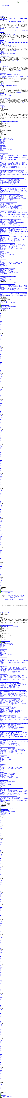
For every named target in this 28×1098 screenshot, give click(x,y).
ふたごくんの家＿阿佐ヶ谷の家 (6, 199)
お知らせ (2, 251)
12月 (1, 321)
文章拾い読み (3, 278)
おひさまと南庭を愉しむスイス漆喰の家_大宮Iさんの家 (11, 195)
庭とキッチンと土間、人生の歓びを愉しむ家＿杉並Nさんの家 (13, 179)
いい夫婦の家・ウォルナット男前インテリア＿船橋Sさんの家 (13, 76)
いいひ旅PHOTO (3, 273)
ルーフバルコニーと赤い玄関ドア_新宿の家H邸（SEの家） (12, 222)
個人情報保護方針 (21, 599)
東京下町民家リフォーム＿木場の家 (7, 241)
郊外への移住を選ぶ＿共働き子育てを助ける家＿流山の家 (12, 170)
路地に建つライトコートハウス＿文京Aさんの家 (10, 192)
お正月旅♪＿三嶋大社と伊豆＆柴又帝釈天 (8, 85)
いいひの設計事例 (21, 595)
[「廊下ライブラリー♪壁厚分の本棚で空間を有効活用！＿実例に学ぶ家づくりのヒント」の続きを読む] (13, 50)
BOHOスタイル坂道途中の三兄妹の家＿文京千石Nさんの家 (12, 188)
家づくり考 (2, 141)
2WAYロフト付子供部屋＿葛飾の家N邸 (8, 220)
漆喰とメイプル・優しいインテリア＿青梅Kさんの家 (11, 196)
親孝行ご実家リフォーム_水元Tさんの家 (8, 238)
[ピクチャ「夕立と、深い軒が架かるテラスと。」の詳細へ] (8, 302)
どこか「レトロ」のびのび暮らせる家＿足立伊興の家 (11, 208)
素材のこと (2, 147)
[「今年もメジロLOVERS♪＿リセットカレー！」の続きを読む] (19, 70)
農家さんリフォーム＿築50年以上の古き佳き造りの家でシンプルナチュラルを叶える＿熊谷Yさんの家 (13, 230)
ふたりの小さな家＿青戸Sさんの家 (8, 34)
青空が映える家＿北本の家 (5, 200)
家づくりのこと (3, 140)
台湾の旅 (2, 267)
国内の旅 (2, 87)
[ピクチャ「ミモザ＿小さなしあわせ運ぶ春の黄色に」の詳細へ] (3, 307)
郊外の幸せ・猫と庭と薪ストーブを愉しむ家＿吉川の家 (11, 197)
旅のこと (2, 261)
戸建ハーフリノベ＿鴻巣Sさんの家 (7, 243)
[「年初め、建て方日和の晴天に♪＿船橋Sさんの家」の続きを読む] (3, 82)
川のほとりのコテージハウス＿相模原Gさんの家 (10, 194)
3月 (0, 316)
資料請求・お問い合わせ (13, 597)
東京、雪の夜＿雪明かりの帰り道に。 (8, 53)
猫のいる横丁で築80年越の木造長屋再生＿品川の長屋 (11, 225)
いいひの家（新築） (4, 154)
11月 (1, 322)
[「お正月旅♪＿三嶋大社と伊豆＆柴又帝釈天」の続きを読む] (19, 92)
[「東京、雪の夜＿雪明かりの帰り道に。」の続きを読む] (15, 60)
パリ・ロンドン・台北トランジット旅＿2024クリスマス (11, 263)
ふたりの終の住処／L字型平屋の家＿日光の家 (9, 176)
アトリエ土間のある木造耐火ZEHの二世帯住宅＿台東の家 (12, 163)
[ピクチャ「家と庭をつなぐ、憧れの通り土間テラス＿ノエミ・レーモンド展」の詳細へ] (4, 303)
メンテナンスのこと (4, 153)
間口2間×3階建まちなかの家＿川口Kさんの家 (9, 182)
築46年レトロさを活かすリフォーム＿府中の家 (10, 240)
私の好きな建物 (3, 253)
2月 (0, 317)
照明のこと (2, 150)
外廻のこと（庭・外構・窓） (6, 149)
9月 (0, 338)
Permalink (2, 28)
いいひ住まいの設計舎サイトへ (6, 120)
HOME (4, 595)
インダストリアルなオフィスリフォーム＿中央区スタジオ (12, 239)
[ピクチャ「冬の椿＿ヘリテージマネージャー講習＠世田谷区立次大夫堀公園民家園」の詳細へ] (3, 309)
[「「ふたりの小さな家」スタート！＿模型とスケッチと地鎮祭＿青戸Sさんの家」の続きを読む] (15, 38)
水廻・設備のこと (3, 148)
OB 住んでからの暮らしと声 (9, 596)
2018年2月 (2, 16)
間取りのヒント (3, 142)
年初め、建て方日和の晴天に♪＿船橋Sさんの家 (10, 74)
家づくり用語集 (3, 280)
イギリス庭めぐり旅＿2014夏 (6, 270)
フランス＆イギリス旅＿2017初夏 (8, 21)
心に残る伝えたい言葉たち (5, 279)
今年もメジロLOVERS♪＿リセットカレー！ (9, 64)
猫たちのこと (9, 66)
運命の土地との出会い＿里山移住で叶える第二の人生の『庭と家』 (14, 288)
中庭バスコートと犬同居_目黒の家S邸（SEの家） (10, 219)
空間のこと (2, 145)
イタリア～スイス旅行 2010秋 (6, 271)
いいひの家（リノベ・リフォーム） (7, 224)
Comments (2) (3, 94)
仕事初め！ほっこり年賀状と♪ (6, 95)
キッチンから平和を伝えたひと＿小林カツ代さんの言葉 (11, 282)
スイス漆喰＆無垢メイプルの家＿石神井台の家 (10, 206)
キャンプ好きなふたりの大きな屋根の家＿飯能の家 (10, 166)
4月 (0, 329)
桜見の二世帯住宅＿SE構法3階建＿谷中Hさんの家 (10, 189)
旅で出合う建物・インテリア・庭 (7, 254)
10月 (1, 323)
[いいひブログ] (5, 5)
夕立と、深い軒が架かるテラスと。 (7, 284)
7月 (0, 314)
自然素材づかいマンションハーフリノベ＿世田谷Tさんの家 (12, 245)
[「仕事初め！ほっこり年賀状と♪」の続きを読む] (21, 102)
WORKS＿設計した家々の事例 (6, 138)
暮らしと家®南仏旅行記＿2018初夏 (7, 268)
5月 (0, 327)
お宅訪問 (2, 255)
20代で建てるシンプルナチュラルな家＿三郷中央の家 (11, 205)
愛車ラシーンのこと (4, 260)
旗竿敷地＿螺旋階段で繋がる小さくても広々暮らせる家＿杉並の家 (14, 218)
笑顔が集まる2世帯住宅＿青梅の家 (7, 203)
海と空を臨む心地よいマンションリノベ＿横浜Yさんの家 (12, 244)
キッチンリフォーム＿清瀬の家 (6, 247)
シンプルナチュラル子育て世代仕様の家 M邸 (9, 223)
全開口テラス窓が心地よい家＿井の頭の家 (9, 207)
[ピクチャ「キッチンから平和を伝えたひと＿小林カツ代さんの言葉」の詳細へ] (3, 301)
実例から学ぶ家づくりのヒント (7, 45)
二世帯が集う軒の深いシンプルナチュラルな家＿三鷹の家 (12, 216)
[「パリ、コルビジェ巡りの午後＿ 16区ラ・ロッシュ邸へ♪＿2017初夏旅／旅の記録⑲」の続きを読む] (15, 27)
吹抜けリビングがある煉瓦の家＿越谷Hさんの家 (10, 180)
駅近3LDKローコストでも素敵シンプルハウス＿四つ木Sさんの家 (13, 191)
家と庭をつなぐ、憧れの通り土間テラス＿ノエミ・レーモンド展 (13, 285)
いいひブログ (6, 599)
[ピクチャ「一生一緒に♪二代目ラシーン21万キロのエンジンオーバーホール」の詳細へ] (5, 308)
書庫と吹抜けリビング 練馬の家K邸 (8, 221)
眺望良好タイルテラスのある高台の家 (8, 211)
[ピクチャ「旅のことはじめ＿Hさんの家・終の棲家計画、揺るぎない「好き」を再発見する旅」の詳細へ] (4, 305)
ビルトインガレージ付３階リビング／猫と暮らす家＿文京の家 (13, 162)
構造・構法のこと (3, 143)
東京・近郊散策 (3, 265)
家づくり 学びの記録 (4, 252)
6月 (0, 315)
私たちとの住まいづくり (11, 595)
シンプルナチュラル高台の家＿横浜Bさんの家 (9, 181)
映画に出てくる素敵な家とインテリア (8, 276)
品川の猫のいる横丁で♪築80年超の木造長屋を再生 (10, 289)
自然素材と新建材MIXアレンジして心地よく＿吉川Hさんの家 (13, 190)
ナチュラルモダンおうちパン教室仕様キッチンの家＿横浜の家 (13, 198)
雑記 (8, 56)
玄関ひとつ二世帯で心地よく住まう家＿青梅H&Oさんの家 (12, 178)
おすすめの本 (3, 277)
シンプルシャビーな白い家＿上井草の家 (8, 202)
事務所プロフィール (19, 596)
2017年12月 (2, 15)
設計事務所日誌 (4, 98)
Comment (2, 29)
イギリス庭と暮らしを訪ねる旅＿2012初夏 (9, 272)
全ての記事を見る (3, 296)
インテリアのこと (3, 151)
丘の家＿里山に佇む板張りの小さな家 (8, 210)
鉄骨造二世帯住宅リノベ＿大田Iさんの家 (8, 246)
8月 (0, 313)
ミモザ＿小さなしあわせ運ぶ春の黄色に (8, 290)
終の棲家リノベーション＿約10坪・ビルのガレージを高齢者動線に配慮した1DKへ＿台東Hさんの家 (13, 228)
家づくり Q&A (13, 599)
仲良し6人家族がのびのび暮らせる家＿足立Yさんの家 (11, 171)
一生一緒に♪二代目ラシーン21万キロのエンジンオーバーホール (13, 292)
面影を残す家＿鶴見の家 (5, 204)
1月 (0, 318)
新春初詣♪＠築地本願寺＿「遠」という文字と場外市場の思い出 (13, 295)
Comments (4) (3, 41)
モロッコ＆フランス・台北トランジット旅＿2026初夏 (11, 262)
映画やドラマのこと (4, 274)
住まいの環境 (3, 146)
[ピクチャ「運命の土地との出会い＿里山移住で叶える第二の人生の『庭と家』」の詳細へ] (8, 306)
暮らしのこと (3, 56)
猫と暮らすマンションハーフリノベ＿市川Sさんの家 (11, 248)
